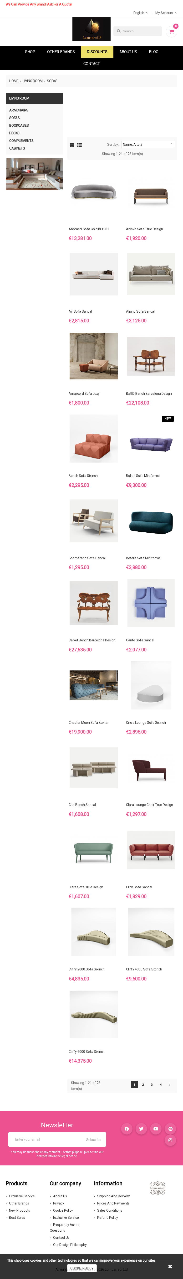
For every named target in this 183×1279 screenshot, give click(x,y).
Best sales (17, 1217)
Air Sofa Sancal (80, 311)
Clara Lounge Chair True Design (149, 805)
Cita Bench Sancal (82, 805)
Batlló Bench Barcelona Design (149, 393)
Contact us (61, 1237)
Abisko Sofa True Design (144, 229)
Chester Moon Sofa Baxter (89, 722)
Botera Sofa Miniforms (143, 558)
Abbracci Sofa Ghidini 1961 (89, 229)
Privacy (58, 1203)
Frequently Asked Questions (64, 1227)
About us (60, 1196)
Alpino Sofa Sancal (140, 311)
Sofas (14, 118)
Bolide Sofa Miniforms (143, 476)
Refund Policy (107, 1217)
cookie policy (82, 1268)
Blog (153, 52)
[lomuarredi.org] (157, 1188)
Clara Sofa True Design (86, 887)
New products (19, 1210)
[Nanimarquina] (34, 174)
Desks (14, 133)
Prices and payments (113, 1203)
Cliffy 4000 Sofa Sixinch (144, 969)
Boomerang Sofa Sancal (87, 558)
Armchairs (18, 110)
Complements (21, 141)
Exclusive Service (22, 1196)
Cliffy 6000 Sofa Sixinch (87, 1052)
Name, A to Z (148, 144)
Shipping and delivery (113, 1196)
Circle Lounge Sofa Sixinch (146, 722)
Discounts (97, 52)
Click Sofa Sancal (139, 887)
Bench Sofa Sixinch (83, 476)
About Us (128, 52)
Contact (91, 63)
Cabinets (17, 148)
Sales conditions (109, 1210)
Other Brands (61, 52)
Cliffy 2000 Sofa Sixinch (87, 969)
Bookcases (19, 125)
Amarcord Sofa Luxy (84, 393)
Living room (19, 98)
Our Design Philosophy (70, 1245)
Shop (30, 52)
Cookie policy (63, 1210)
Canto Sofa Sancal (140, 640)
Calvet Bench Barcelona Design (92, 640)
